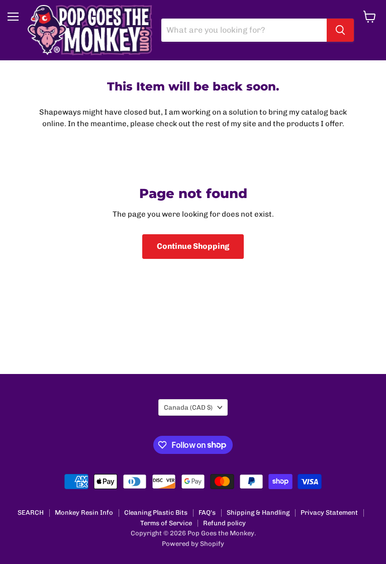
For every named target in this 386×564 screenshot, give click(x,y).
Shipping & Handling (258, 512)
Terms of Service (166, 523)
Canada (188, 407)
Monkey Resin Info (84, 512)
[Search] (340, 30)
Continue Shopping (193, 246)
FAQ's (207, 512)
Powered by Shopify (193, 543)
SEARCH (31, 512)
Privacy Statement (329, 512)
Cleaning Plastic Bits (155, 512)
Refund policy (224, 523)
